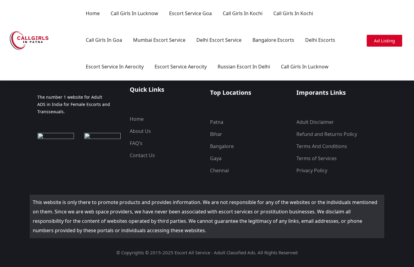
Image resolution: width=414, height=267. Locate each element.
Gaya (216, 158)
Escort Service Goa (190, 13)
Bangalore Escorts (273, 40)
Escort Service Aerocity (181, 66)
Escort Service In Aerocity (115, 66)
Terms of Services (316, 158)
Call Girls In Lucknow (134, 13)
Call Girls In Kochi (242, 13)
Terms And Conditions (321, 146)
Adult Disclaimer (315, 122)
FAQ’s (136, 143)
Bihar (216, 134)
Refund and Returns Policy (326, 134)
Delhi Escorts (320, 40)
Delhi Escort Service (219, 40)
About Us (140, 131)
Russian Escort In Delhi (244, 66)
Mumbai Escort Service (159, 40)
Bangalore (222, 146)
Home (93, 13)
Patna (216, 122)
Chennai (219, 170)
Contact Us (142, 155)
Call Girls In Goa (104, 40)
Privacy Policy (311, 170)
